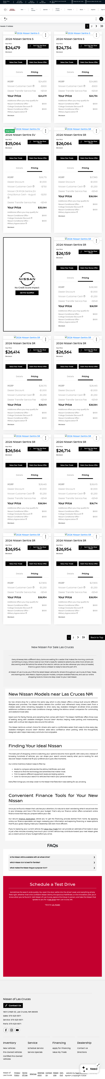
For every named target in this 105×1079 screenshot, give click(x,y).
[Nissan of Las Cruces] (10, 9)
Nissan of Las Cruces (7, 1074)
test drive (52, 899)
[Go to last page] (102, 26)
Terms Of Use (24, 1074)
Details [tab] (19, 72)
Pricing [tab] (34, 72)
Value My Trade (59, 1052)
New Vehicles (9, 1048)
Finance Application (27, 819)
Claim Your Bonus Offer (38, 62)
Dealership (84, 1043)
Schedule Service (35, 1048)
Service (32, 1043)
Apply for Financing (61, 1048)
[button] (45, 35)
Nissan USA (56, 1074)
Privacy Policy (17, 1074)
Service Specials (35, 1052)
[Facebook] (6, 1030)
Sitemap (33, 1074)
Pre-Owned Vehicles (12, 1052)
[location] (50, 2)
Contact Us (14, 1005)
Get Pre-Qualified (27, 293)
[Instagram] (11, 1030)
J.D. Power (56, 905)
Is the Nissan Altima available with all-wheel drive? (30, 857)
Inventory (9, 1043)
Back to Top (97, 637)
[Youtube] (17, 1030)
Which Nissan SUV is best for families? (25, 862)
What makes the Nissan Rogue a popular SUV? (28, 868)
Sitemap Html (41, 1074)
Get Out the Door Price (39, 46)
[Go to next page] (96, 26)
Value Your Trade (15, 62)
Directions (82, 1052)
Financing (59, 1043)
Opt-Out (62, 1074)
